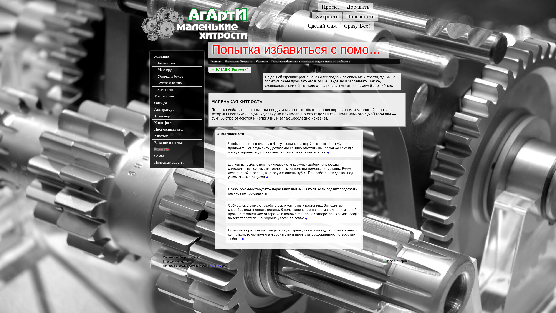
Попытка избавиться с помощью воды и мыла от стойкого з (310, 61)
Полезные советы (169, 162)
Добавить (358, 7)
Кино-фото (163, 122)
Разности (161, 149)
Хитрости (327, 16)
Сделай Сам (322, 26)
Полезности (360, 16)
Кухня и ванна (169, 83)
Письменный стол (169, 129)
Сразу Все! (357, 26)
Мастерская (164, 96)
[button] (229, 70)
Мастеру (164, 69)
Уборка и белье (170, 76)
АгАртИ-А (215, 265)
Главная (216, 61)
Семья (159, 156)
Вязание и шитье (168, 142)
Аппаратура (164, 109)
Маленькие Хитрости (238, 61)
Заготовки (165, 89)
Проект (330, 7)
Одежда (160, 103)
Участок (161, 136)
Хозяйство (166, 63)
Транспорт (163, 116)
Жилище (161, 56)
